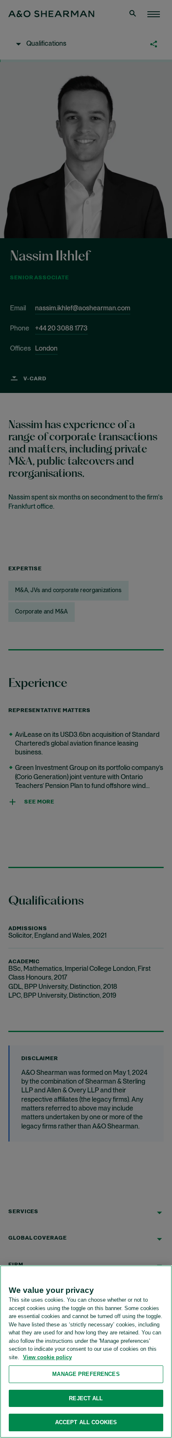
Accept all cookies (86, 1422)
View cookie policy (47, 1357)
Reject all (86, 1398)
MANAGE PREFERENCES (85, 1374)
